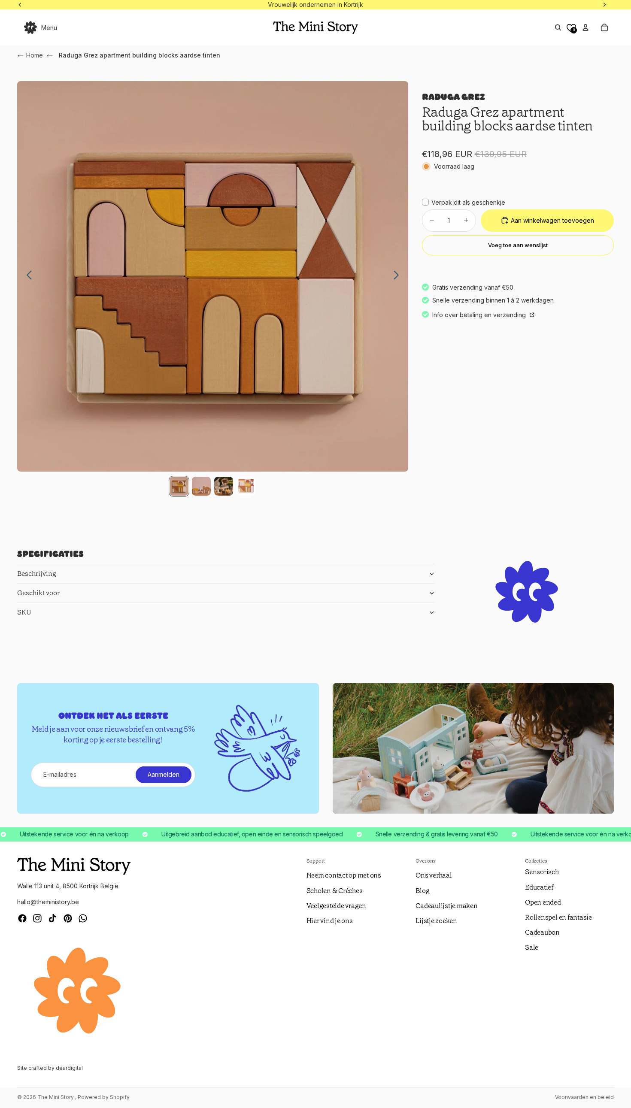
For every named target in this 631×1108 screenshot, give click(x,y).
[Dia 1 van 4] (179, 486)
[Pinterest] (68, 918)
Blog (422, 890)
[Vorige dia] (26, 276)
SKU (24, 612)
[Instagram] (37, 918)
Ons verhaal (434, 875)
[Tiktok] (52, 918)
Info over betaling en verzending (480, 314)
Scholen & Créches (334, 890)
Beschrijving (36, 573)
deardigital (69, 1068)
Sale (531, 947)
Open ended (543, 902)
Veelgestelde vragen (336, 905)
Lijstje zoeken (436, 920)
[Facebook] (22, 918)
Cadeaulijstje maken (446, 905)
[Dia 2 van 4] (201, 486)
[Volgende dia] (398, 276)
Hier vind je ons (329, 920)
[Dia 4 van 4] (246, 486)
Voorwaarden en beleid (584, 1097)
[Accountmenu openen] (585, 27)
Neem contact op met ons (343, 875)
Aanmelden (163, 774)
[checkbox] (463, 202)
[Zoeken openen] (558, 27)
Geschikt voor (38, 592)
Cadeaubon (542, 932)
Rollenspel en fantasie (558, 917)
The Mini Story (56, 1097)
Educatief (539, 887)
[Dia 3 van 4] (223, 486)
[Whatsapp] (83, 918)
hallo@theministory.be (48, 901)
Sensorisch (542, 871)
